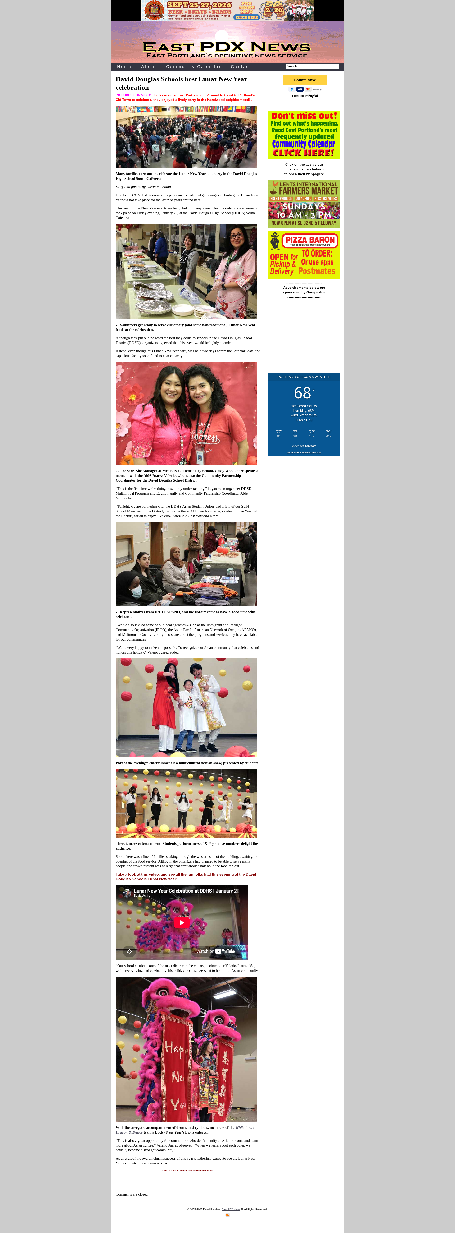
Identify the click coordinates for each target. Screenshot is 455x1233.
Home (124, 66)
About (149, 66)
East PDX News (231, 1209)
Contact (241, 66)
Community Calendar (193, 66)
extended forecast (304, 445)
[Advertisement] (304, 338)
